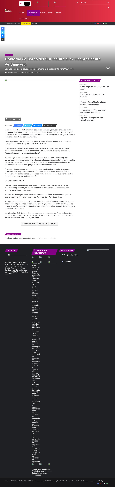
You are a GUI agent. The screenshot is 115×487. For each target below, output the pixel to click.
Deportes (58, 13)
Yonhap (54, 224)
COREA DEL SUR (29, 224)
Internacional (32, 13)
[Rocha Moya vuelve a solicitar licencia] (36, 362)
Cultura (43, 13)
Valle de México (24, 19)
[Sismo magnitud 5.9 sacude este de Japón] (36, 258)
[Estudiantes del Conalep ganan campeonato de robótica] (36, 465)
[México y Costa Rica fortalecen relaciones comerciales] (52, 263)
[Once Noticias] (10, 11)
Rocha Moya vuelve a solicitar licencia (47, 23)
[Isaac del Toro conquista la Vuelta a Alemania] (44, 258)
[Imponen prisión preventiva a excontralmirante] (44, 263)
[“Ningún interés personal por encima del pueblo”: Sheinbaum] (52, 258)
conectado (27, 238)
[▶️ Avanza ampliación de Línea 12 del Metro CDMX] (44, 465)
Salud (50, 13)
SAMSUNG (43, 224)
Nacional (22, 13)
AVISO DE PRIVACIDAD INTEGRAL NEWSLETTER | (18, 481)
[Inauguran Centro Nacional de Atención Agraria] (52, 465)
